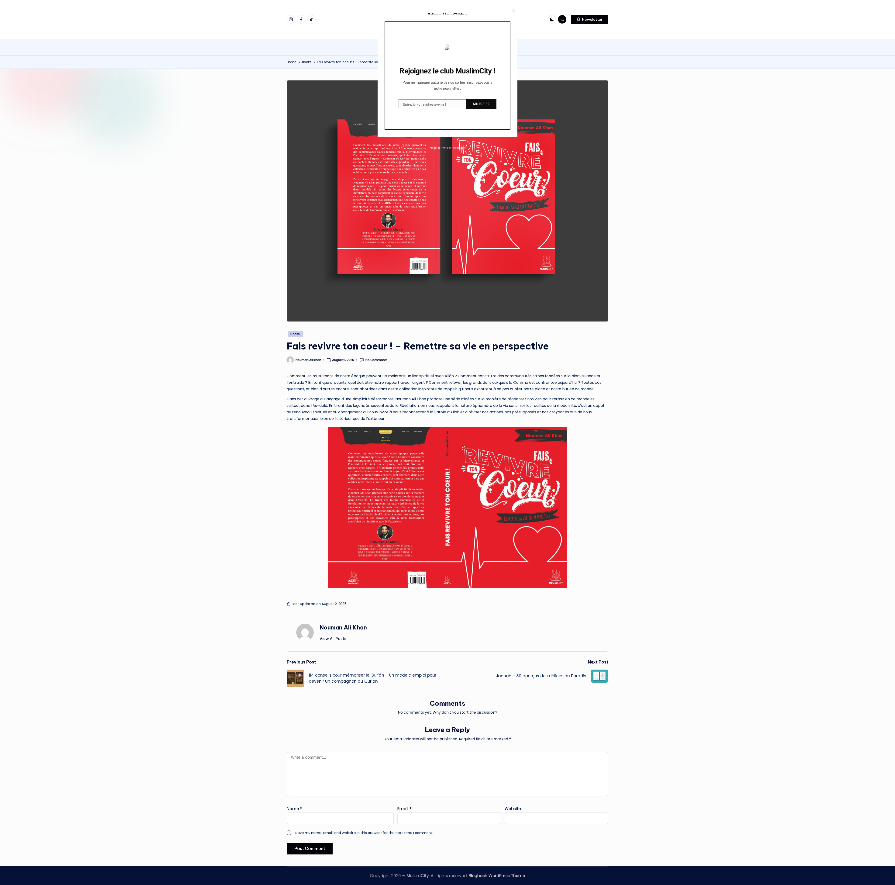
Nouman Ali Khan (343, 627)
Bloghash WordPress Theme (497, 875)
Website (513, 809)
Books (295, 334)
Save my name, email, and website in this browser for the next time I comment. (364, 832)
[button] (589, 19)
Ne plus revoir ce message (448, 148)
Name (294, 809)
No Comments (376, 360)
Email (404, 809)
